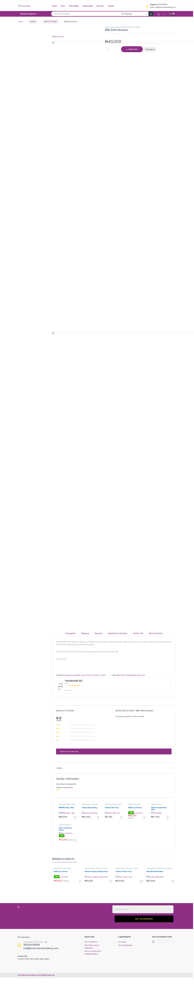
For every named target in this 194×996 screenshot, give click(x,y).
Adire (106, 804)
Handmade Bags (64, 804)
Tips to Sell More (90, 942)
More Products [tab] (156, 633)
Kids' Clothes (67, 868)
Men (169, 868)
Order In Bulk (88, 6)
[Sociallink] (18, 963)
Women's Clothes (50, 21)
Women (125, 27)
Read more (74, 817)
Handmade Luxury (116, 27)
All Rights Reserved (37, 975)
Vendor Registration (125, 945)
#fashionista (120, 675)
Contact (111, 6)
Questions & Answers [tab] (117, 633)
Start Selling (74, 6)
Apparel (33, 21)
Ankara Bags (86, 804)
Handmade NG (67, 787)
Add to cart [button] (98, 817)
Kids (116, 804)
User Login (122, 942)
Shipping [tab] (85, 633)
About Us (100, 6)
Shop (63, 6)
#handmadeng (131, 675)
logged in (128, 716)
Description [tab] (70, 633)
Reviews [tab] (98, 633)
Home (54, 6)
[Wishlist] (158, 14)
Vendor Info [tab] (138, 633)
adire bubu (141, 675)
